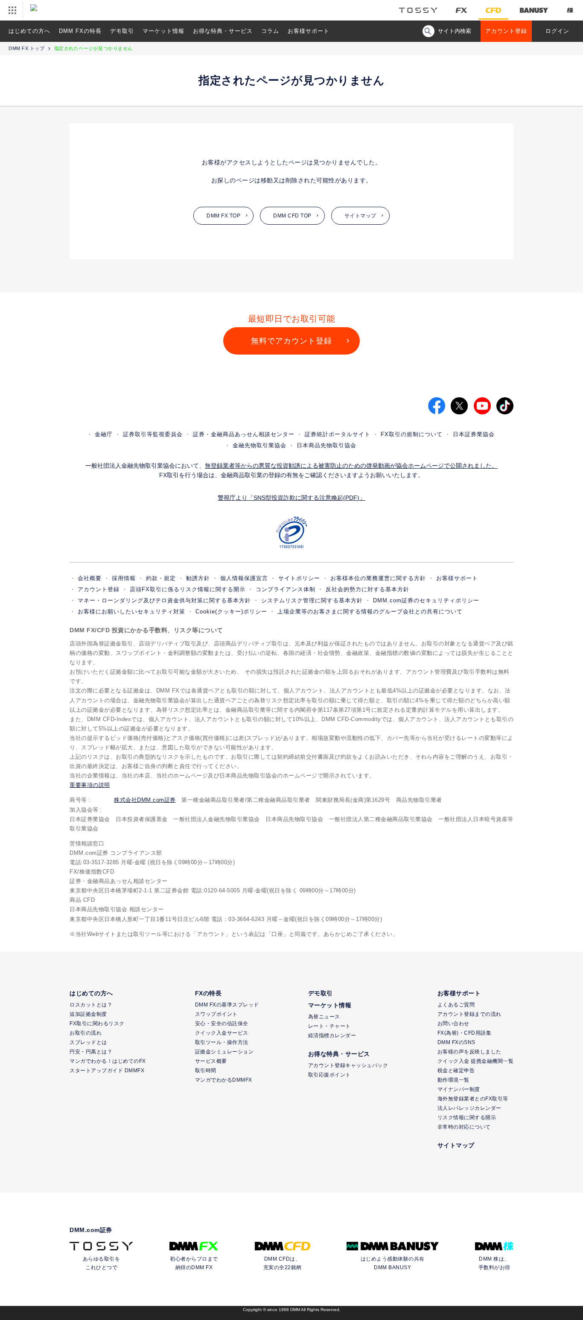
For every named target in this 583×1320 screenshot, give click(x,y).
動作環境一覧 (453, 1080)
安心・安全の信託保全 (221, 1024)
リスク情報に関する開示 (466, 1118)
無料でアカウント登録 (291, 341)
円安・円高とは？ (91, 1052)
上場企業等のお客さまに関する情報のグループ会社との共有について (370, 611)
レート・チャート (329, 1026)
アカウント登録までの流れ (469, 1014)
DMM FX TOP (223, 216)
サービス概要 (211, 1061)
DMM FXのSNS (456, 1042)
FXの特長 (208, 993)
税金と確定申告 (456, 1071)
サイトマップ (360, 216)
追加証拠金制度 (88, 1014)
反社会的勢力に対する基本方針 (367, 589)
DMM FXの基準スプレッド (227, 1005)
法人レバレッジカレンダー (469, 1108)
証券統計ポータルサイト (337, 434)
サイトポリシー (299, 578)
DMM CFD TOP (292, 216)
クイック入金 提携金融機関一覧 (475, 1061)
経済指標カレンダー (332, 1035)
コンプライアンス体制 (285, 589)
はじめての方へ (29, 31)
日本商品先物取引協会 (326, 445)
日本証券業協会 (474, 434)
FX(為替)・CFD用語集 (464, 1033)
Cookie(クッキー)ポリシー (231, 611)
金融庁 (104, 434)
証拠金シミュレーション (224, 1052)
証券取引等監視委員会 (153, 434)
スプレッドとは (88, 1042)
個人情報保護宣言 (244, 578)
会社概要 (90, 578)
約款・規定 (161, 578)
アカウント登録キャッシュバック (348, 1065)
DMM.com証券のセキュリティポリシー (426, 600)
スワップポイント (216, 1014)
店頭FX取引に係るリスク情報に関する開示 (187, 589)
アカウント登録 (506, 31)
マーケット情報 (163, 31)
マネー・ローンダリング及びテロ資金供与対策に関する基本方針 (164, 600)
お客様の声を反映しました (469, 1052)
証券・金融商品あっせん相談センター (243, 434)
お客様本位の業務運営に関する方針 (378, 578)
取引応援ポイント (329, 1075)
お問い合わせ (453, 1024)
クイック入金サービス (221, 1033)
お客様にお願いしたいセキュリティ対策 (131, 611)
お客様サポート (308, 31)
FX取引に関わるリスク (97, 1024)
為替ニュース (324, 1017)
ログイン (557, 31)
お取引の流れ (86, 1033)
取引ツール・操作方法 (221, 1042)
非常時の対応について (464, 1127)
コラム (270, 31)
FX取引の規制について (412, 434)
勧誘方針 (198, 578)
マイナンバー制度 (458, 1089)
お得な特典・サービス (223, 31)
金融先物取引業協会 (259, 445)
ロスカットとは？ (91, 1005)
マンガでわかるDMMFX (223, 1080)
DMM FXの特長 (80, 31)
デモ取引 (122, 31)
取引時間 (205, 1071)
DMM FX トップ (26, 48)
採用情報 (124, 578)
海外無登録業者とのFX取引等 (472, 1099)
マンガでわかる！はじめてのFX (108, 1061)
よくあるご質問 (456, 1005)
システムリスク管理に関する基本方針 (312, 600)
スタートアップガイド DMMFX (107, 1071)
